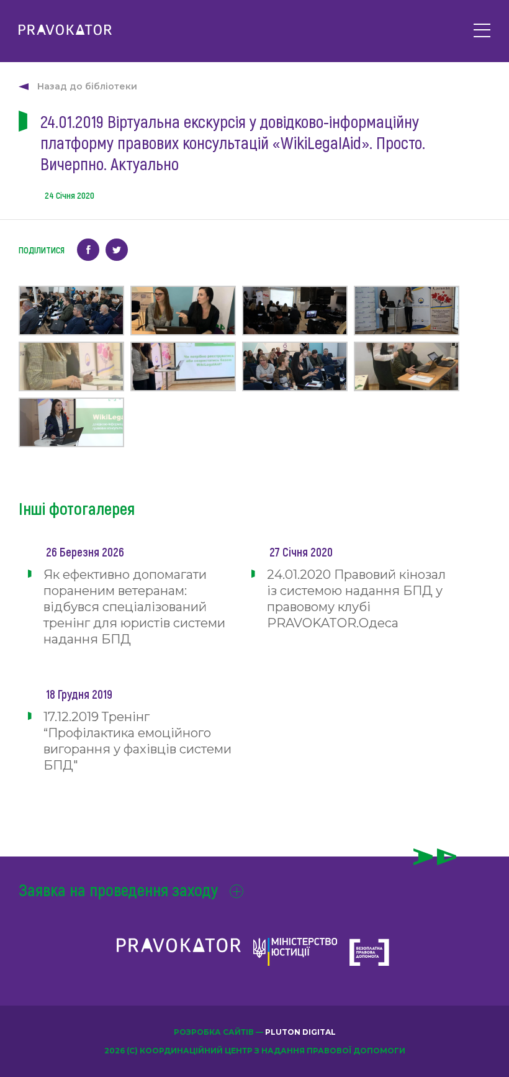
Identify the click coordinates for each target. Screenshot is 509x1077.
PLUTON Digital (300, 1032)
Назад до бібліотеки (87, 86)
